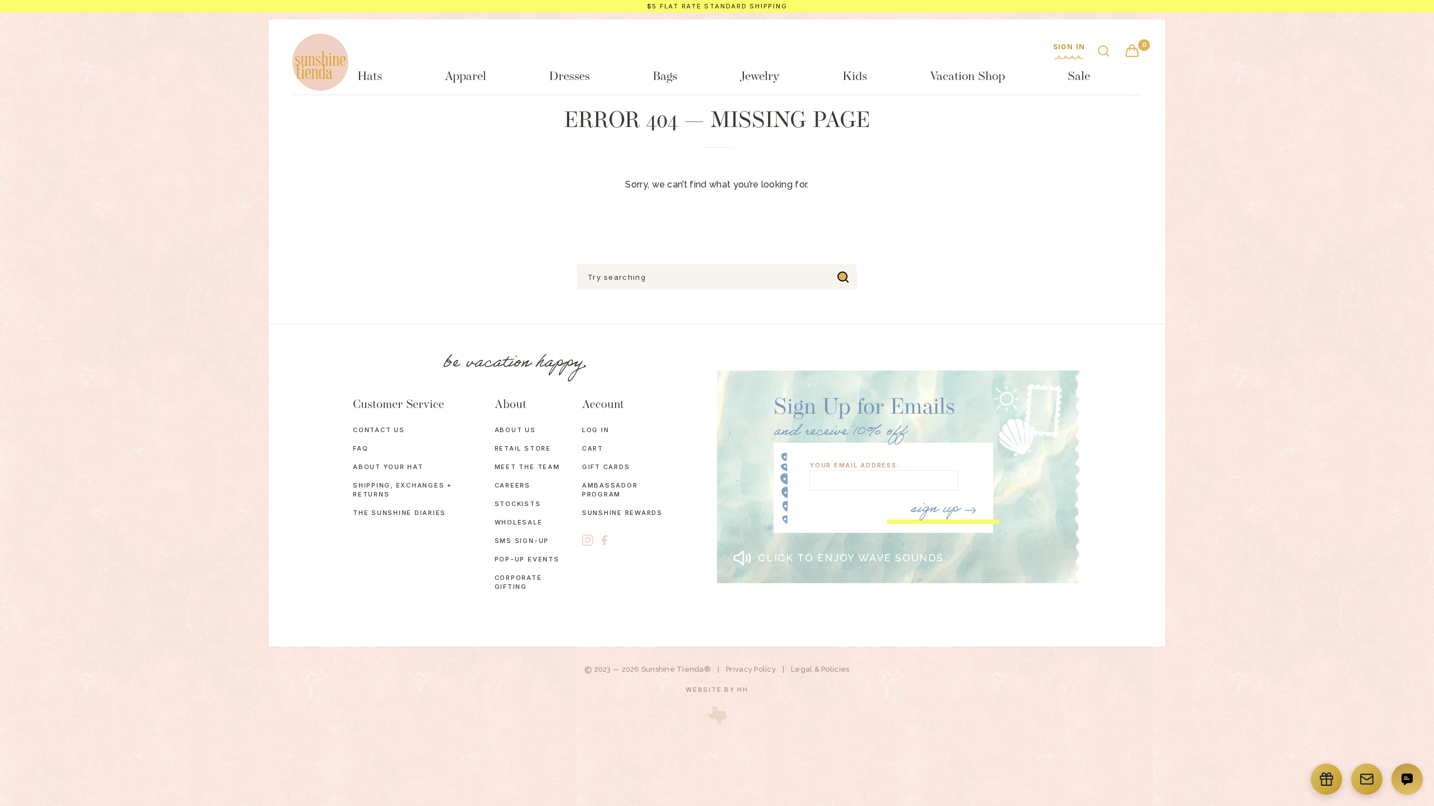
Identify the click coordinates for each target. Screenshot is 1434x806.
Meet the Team (527, 467)
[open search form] (1103, 51)
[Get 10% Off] (1366, 779)
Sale (1079, 77)
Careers (512, 485)
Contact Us (379, 430)
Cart (592, 448)
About (511, 405)
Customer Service (398, 405)
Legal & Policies (820, 669)
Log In (595, 430)
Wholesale (519, 522)
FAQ (360, 448)
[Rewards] (1326, 779)
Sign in (1069, 47)
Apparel (465, 77)
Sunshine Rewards (622, 513)
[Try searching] (843, 277)
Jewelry (760, 77)
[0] (1132, 52)
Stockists (518, 504)
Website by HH (717, 689)
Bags (665, 77)
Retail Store (523, 448)
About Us (515, 430)
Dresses (569, 77)
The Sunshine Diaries (399, 513)
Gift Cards (606, 467)
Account (603, 405)
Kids (854, 77)
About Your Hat (388, 467)
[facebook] (604, 540)
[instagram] (587, 540)
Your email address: (854, 465)
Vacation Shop (967, 77)
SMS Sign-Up (522, 541)
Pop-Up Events (527, 559)
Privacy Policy (751, 669)
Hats (369, 77)
